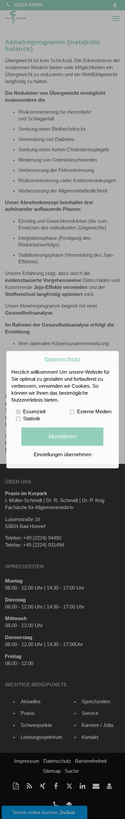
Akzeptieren (62, 436)
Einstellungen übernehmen (62, 454)
